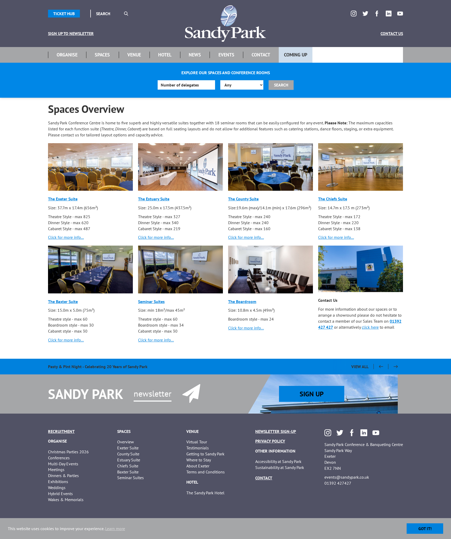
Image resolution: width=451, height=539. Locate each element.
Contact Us (392, 33)
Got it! (425, 528)
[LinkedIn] (388, 13)
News (195, 55)
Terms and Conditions (205, 471)
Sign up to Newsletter (71, 33)
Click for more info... (66, 237)
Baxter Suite (128, 471)
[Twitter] (365, 13)
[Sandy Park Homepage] (225, 23)
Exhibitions (58, 481)
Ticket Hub (64, 13)
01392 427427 (337, 483)
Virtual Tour (196, 441)
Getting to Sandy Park (205, 453)
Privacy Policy (270, 441)
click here (370, 327)
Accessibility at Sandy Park (278, 461)
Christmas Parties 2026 (68, 451)
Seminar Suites (130, 477)
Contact (261, 55)
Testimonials (197, 447)
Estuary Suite (128, 459)
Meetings (56, 469)
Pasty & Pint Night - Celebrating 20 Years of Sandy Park (97, 366)
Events (226, 55)
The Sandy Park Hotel (205, 492)
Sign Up (312, 394)
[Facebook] (377, 13)
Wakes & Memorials (66, 499)
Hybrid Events (60, 493)
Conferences (59, 457)
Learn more (115, 528)
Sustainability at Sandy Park (279, 467)
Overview (125, 441)
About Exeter (197, 465)
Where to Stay (198, 459)
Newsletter (152, 393)
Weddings (57, 487)
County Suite (128, 453)
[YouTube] (400, 13)
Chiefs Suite (127, 465)
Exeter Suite (128, 447)
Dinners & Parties (63, 475)
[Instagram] (354, 13)
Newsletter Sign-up (275, 431)
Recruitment (61, 431)
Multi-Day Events (63, 463)
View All (360, 366)
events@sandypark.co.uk (346, 477)
